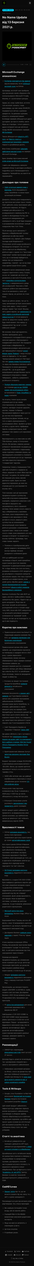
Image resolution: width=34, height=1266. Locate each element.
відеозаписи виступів (13, 1052)
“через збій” (25, 730)
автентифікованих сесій (21, 840)
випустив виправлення (15, 1005)
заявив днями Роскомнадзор (19, 361)
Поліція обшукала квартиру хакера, (18, 384)
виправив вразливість (18, 832)
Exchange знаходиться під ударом (17, 81)
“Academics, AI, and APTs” (11, 1172)
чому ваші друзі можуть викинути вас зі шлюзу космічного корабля (18, 1079)
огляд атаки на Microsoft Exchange (15, 161)
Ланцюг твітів (10, 1191)
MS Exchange (7, 132)
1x (30, 64)
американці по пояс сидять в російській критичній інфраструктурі (16, 314)
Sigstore (24, 1101)
